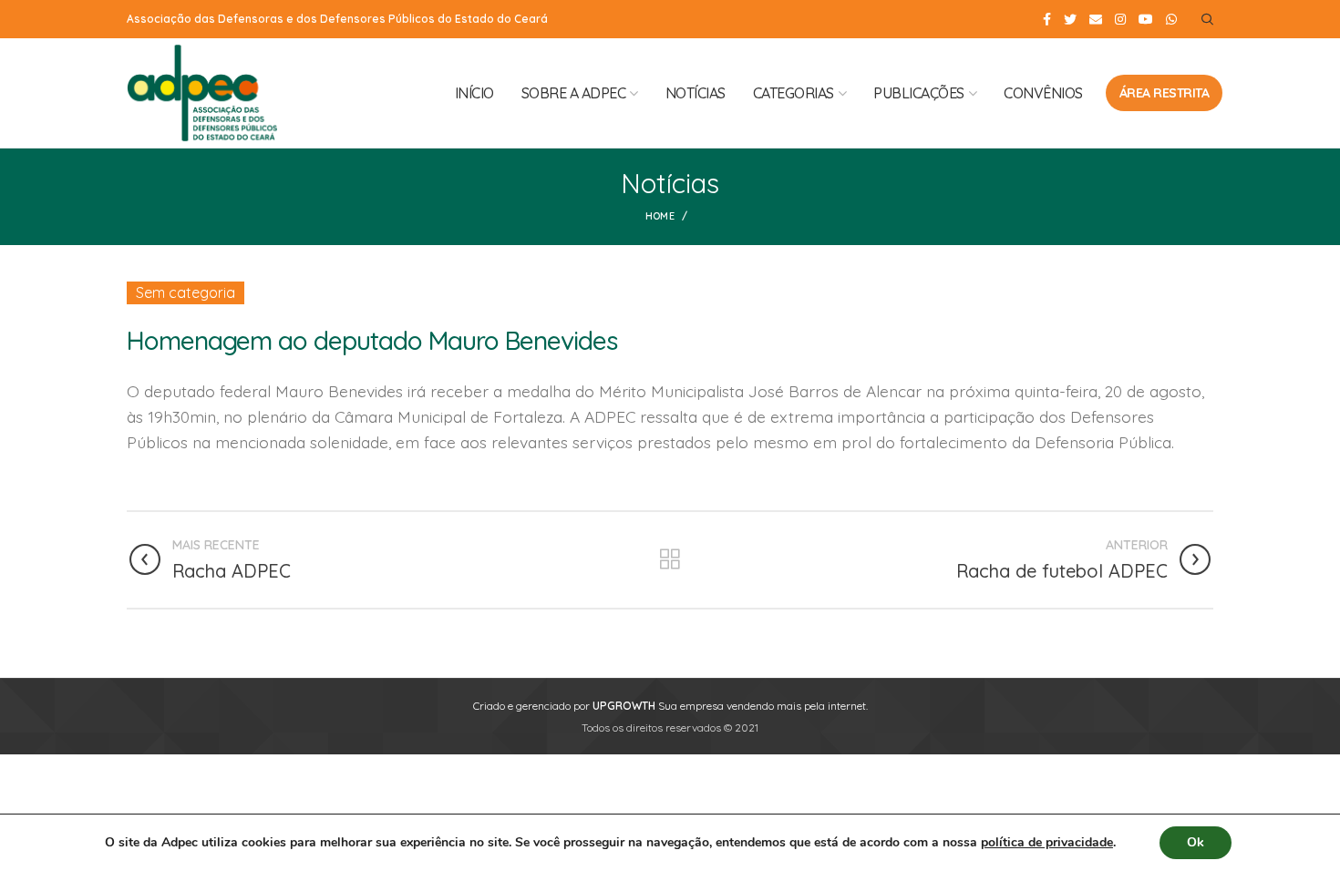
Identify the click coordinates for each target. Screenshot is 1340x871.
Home (660, 216)
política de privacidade (1047, 842)
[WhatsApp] (1171, 19)
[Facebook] (1046, 19)
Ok (1195, 842)
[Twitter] (1070, 19)
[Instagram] (1120, 19)
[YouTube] (1146, 19)
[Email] (1095, 19)
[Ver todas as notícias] (670, 559)
